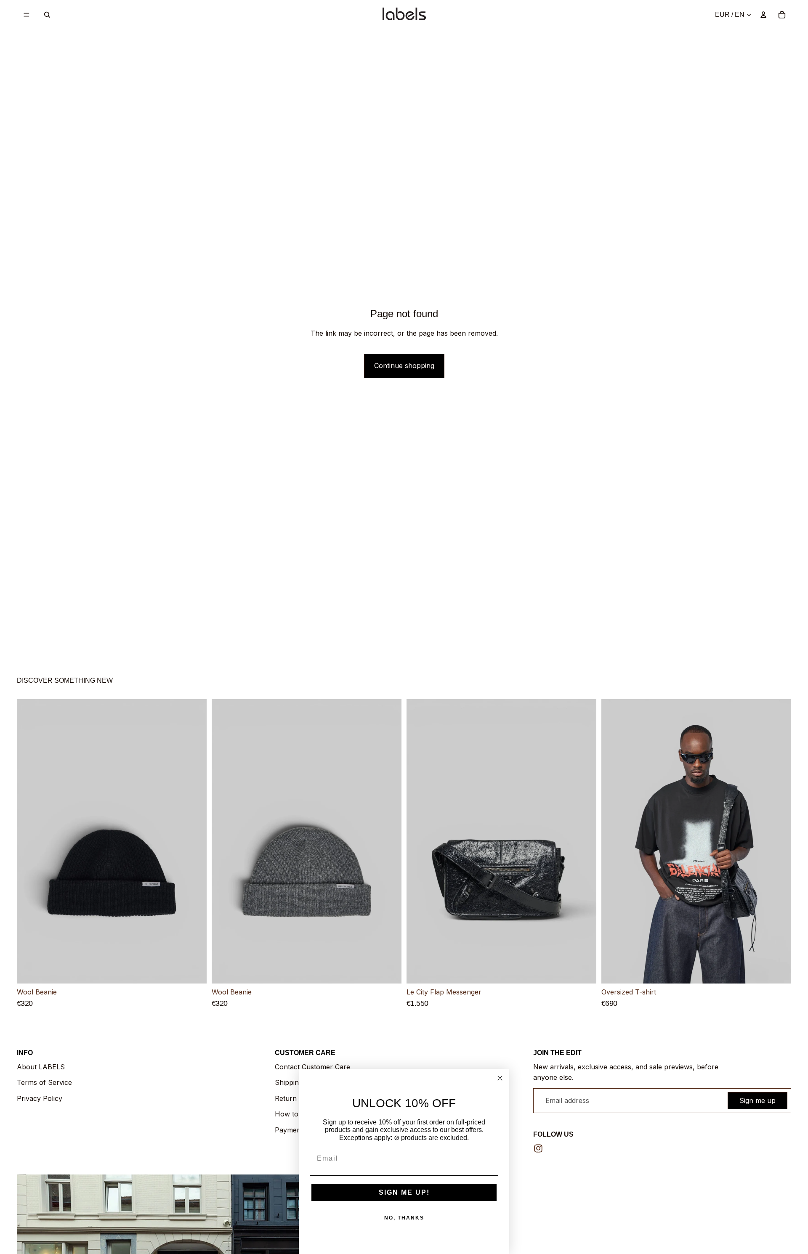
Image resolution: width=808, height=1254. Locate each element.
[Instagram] (538, 1148)
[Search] (47, 14)
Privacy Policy (39, 1098)
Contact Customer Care (312, 1067)
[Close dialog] (500, 1078)
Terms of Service (44, 1082)
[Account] (763, 14)
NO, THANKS (404, 1218)
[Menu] (26, 14)
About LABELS (41, 1067)
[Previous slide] (29, 841)
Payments (290, 1130)
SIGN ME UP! (404, 1192)
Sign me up (757, 1100)
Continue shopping (404, 365)
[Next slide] (194, 841)
